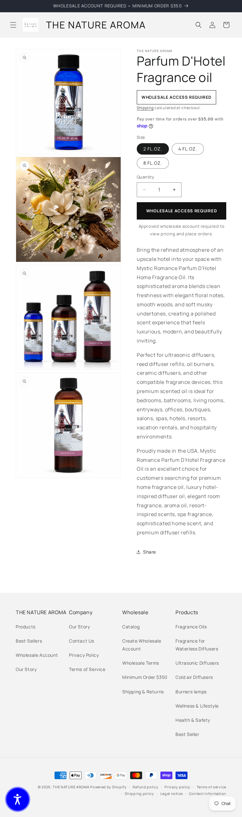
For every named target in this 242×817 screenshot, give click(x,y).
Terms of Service (87, 669)
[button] (13, 25)
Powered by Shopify (108, 787)
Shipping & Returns (143, 692)
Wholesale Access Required (181, 211)
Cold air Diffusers (194, 677)
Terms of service (211, 787)
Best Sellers (29, 641)
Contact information (207, 793)
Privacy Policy (84, 655)
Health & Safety (193, 720)
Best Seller (187, 734)
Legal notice (171, 793)
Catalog (131, 627)
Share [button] (149, 552)
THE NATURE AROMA (71, 787)
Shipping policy (139, 793)
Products (26, 627)
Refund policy (145, 787)
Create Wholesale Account (141, 645)
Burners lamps (191, 692)
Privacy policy (177, 787)
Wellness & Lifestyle (197, 706)
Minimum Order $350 (145, 677)
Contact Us (81, 641)
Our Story (26, 669)
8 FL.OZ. (152, 163)
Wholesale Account (37, 655)
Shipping (145, 107)
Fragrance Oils (191, 627)
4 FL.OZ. (187, 149)
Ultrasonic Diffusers (197, 663)
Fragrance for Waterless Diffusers (197, 645)
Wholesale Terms (140, 663)
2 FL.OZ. (152, 149)
